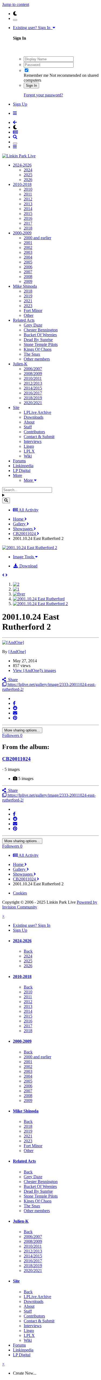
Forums (19, 461)
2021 (28, 301)
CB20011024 (16, 759)
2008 (28, 276)
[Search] (6, 500)
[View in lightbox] (29, 547)
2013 (28, 204)
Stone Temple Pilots (41, 344)
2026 (28, 179)
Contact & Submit (39, 436)
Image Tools (24, 556)
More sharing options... (22, 730)
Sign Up (20, 104)
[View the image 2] (16, 584)
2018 (28, 228)
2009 (28, 281)
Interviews (32, 441)
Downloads (33, 417)
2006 (28, 267)
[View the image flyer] (19, 594)
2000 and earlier (37, 237)
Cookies (20, 893)
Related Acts (23, 320)
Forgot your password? (43, 95)
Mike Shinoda (25, 286)
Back (28, 951)
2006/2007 (33, 368)
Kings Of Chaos (37, 349)
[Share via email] (15, 713)
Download (27, 566)
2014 (28, 208)
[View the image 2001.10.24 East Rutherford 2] (40, 603)
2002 (28, 247)
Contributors (34, 431)
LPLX (29, 451)
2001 (28, 242)
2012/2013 (33, 383)
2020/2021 (33, 402)
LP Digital (21, 470)
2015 (28, 213)
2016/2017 (33, 393)
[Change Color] (15, 20)
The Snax (32, 354)
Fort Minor (33, 310)
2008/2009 (33, 373)
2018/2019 (33, 398)
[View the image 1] (16, 589)
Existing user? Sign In (33, 27)
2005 (28, 262)
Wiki (28, 456)
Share (12, 679)
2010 (28, 189)
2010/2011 (33, 378)
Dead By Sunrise (38, 339)
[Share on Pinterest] (15, 718)
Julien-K (20, 364)
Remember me (36, 75)
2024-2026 (22, 165)
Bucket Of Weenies (40, 334)
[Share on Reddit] (15, 708)
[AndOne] (17, 651)
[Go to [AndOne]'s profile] (13, 642)
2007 (28, 271)
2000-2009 (22, 233)
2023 (28, 305)
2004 (28, 257)
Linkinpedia (23, 465)
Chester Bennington (41, 330)
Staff (28, 427)
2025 (28, 174)
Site (16, 407)
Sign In (31, 86)
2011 (28, 194)
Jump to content (15, 4)
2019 (28, 296)
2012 (28, 199)
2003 (28, 252)
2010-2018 (22, 184)
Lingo (29, 446)
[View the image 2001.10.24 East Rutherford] (39, 599)
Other (28, 315)
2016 (28, 218)
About (29, 422)
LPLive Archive (37, 412)
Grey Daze (33, 325)
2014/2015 (33, 388)
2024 (28, 170)
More (17, 475)
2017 (28, 223)
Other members (37, 359)
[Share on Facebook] (14, 703)
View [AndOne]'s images (34, 670)
